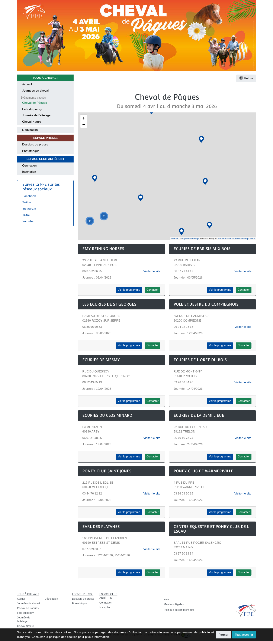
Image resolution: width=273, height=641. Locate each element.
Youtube (27, 221)
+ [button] (83, 118)
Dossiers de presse (35, 144)
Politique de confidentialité (179, 609)
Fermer (223, 634)
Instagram (29, 208)
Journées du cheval (35, 90)
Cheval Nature (32, 121)
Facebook (29, 196)
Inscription (29, 171)
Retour (248, 78)
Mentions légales (174, 604)
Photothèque (30, 150)
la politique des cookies (61, 636)
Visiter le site (151, 271)
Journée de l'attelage (36, 115)
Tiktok (26, 215)
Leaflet (174, 238)
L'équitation (30, 129)
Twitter (26, 202)
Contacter (152, 289)
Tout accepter (244, 634)
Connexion (29, 165)
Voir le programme (129, 289)
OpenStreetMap (190, 238)
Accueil (27, 84)
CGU (167, 598)
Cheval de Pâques (34, 102)
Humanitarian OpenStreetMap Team (236, 238)
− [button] (83, 124)
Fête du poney (32, 109)
